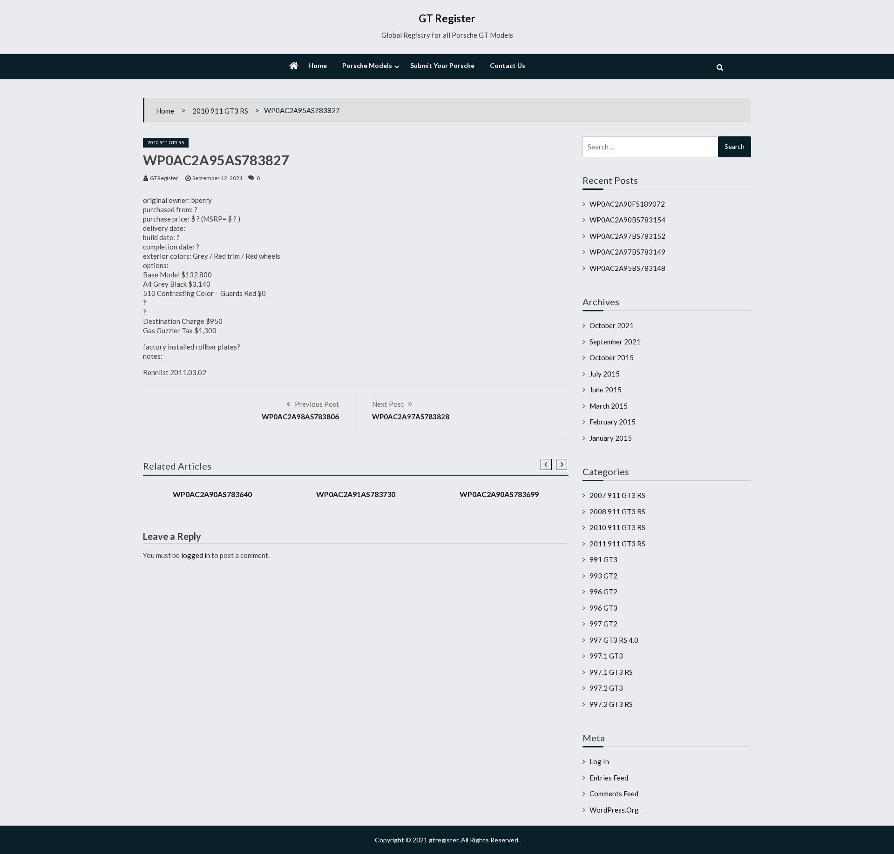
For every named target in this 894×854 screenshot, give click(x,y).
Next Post (388, 404)
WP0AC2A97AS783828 (410, 416)
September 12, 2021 (217, 178)
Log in (599, 761)
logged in (195, 555)
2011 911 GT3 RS (617, 543)
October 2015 (611, 357)
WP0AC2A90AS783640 (212, 494)
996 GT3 (603, 608)
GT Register (447, 18)
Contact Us (507, 65)
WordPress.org (614, 810)
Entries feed (608, 777)
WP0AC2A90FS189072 (627, 204)
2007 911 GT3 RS (617, 495)
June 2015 (605, 389)
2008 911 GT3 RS (617, 511)
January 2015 (610, 438)
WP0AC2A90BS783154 (627, 219)
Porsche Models (367, 65)
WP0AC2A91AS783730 (355, 494)
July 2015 (604, 374)
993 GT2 (603, 576)
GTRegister (164, 178)
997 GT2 (603, 623)
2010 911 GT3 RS (220, 111)
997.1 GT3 (606, 656)
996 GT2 (603, 591)
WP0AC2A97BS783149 (627, 252)
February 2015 (612, 421)
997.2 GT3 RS (611, 704)
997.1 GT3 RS (611, 672)
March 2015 (608, 406)
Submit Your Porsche (442, 65)
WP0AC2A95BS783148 (627, 268)
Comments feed (613, 793)
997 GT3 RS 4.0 (613, 640)
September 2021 (615, 341)
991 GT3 (603, 559)
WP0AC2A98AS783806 (300, 416)
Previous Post (317, 404)
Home (317, 65)
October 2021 (611, 325)
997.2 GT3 (606, 688)
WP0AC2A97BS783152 (627, 236)
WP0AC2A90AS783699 (499, 494)
